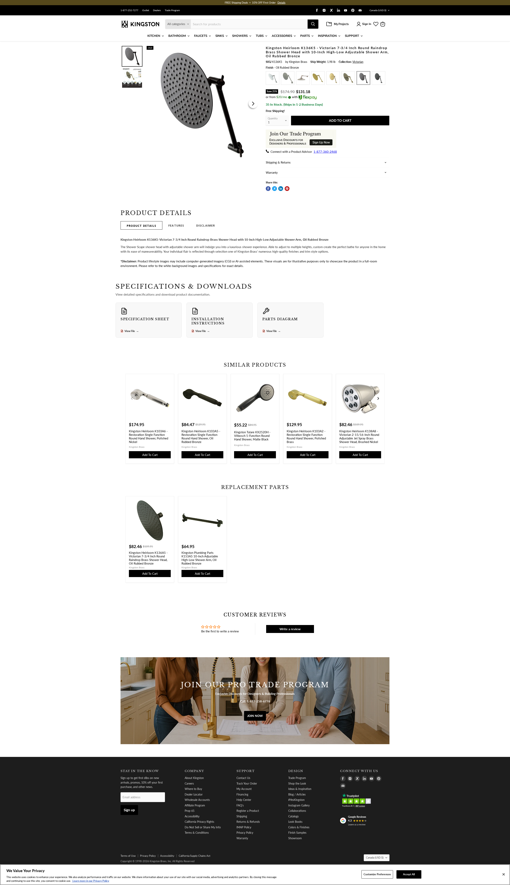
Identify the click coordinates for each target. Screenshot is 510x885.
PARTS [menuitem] (305, 36)
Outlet (145, 10)
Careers (189, 783)
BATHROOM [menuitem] (177, 36)
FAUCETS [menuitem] (200, 36)
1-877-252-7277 (129, 10)
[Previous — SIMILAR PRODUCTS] (132, 398)
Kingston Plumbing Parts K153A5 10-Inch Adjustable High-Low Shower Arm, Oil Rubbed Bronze (199, 558)
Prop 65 (189, 810)
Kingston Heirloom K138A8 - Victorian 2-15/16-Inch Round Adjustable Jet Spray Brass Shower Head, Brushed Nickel (359, 436)
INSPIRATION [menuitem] (327, 36)
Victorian (357, 61)
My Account (244, 789)
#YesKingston (296, 799)
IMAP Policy (243, 827)
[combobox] (249, 24)
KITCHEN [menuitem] (153, 36)
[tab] (141, 225)
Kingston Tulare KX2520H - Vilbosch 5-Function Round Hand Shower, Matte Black (252, 435)
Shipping (241, 816)
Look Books (295, 821)
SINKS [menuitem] (219, 36)
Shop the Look (297, 783)
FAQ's (240, 805)
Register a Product (247, 810)
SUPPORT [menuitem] (352, 36)
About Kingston (194, 778)
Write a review (290, 629)
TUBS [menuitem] (260, 36)
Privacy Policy (244, 832)
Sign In (366, 24)
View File (132, 331)
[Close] (503, 874)
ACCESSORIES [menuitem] (282, 36)
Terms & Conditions (197, 832)
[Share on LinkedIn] (280, 188)
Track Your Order (246, 783)
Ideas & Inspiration (299, 789)
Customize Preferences (377, 874)
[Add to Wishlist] (252, 48)
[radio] (272, 78)
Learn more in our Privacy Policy (90, 880)
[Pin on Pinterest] (287, 188)
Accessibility (192, 816)
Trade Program (172, 10)
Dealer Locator (194, 794)
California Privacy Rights (199, 821)
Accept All (409, 874)
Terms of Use (128, 855)
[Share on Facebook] (268, 188)
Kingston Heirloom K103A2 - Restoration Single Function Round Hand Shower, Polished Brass (306, 436)
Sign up (129, 810)
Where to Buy (193, 789)
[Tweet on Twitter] (274, 188)
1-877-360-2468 (325, 151)
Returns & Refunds (248, 821)
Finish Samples (297, 832)
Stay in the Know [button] (140, 771)
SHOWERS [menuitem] (240, 36)
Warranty (242, 838)
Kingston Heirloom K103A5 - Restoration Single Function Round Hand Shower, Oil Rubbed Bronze (200, 436)
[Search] (313, 24)
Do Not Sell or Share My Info (203, 827)
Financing (242, 794)
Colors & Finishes (298, 827)
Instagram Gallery (299, 805)
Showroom (295, 838)
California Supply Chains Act (194, 855)
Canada (378, 10)
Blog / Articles (297, 794)
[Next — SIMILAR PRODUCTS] (378, 398)
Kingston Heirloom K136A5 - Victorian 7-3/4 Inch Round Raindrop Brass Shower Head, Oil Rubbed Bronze (148, 558)
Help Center (243, 799)
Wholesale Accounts (197, 799)
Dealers (157, 10)
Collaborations (297, 810)
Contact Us (243, 778)
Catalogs (293, 816)
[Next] (253, 103)
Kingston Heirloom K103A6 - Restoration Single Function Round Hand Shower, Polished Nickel (148, 436)
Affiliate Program (195, 805)
